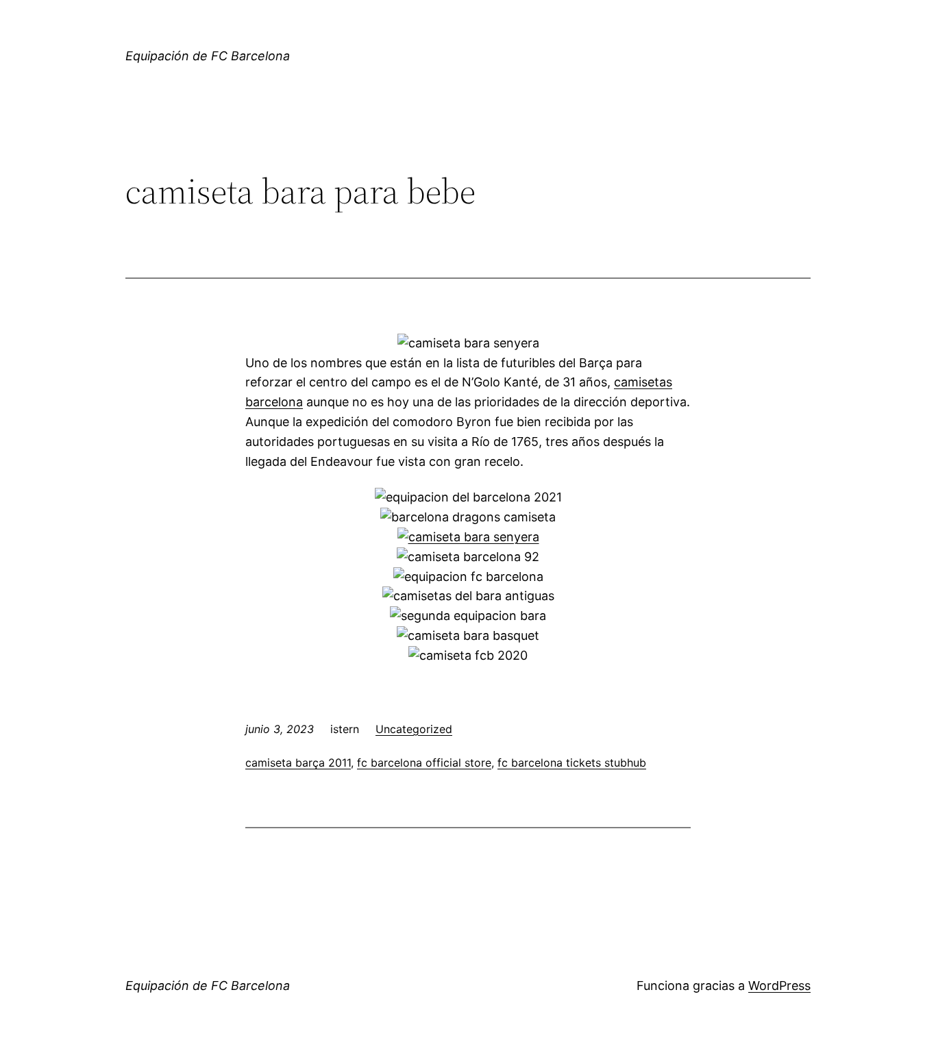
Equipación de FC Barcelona (207, 56)
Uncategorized (413, 729)
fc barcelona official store (424, 762)
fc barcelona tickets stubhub (571, 762)
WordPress (779, 985)
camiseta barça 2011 (298, 762)
